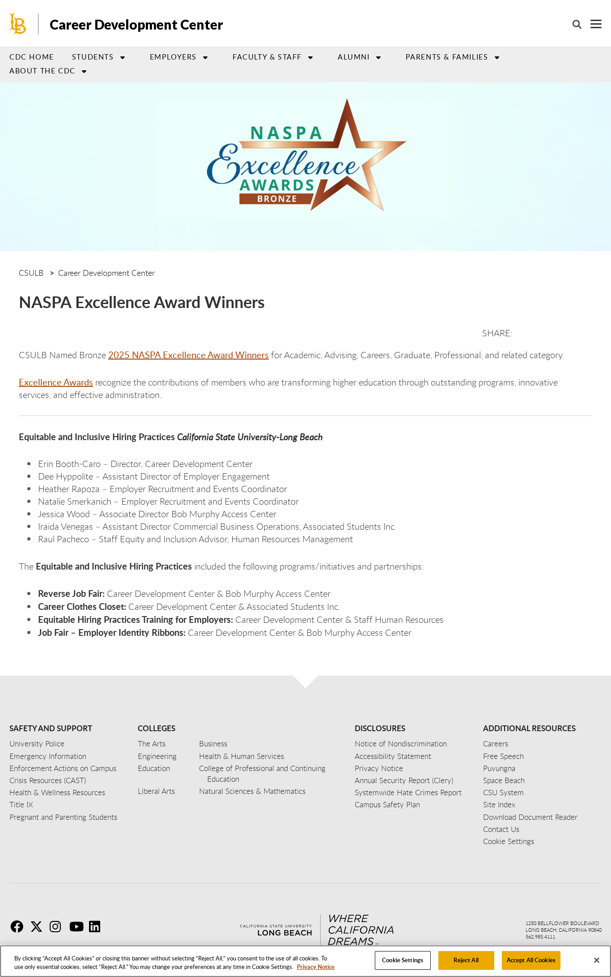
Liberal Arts (156, 791)
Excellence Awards (56, 382)
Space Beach (504, 780)
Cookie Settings (402, 960)
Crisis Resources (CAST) (47, 780)
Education (154, 768)
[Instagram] (59, 926)
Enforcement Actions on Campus (62, 768)
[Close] (597, 960)
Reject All (466, 960)
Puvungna (499, 768)
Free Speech (503, 756)
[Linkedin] (98, 926)
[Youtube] (78, 926)
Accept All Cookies (531, 960)
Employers (173, 57)
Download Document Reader (530, 817)
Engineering (157, 756)
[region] (305, 961)
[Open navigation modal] (591, 24)
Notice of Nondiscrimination (401, 743)
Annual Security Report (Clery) (404, 780)
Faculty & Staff (267, 57)
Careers (495, 743)
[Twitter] (39, 926)
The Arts (151, 743)
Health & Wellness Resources (57, 792)
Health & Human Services (241, 756)
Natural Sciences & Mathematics (252, 791)
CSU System (503, 792)
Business (213, 743)
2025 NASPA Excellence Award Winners (188, 354)
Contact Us (501, 829)
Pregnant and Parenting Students (63, 817)
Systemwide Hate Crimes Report (408, 792)
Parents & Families (447, 57)
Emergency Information (47, 756)
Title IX (21, 804)
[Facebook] (19, 926)
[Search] (572, 24)
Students (93, 57)
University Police (36, 743)
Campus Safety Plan (387, 804)
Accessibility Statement (393, 756)
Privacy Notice (316, 967)
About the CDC (42, 71)
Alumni (354, 57)
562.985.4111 (540, 936)
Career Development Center (136, 24)
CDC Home (31, 57)
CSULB (31, 272)
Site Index (499, 804)
